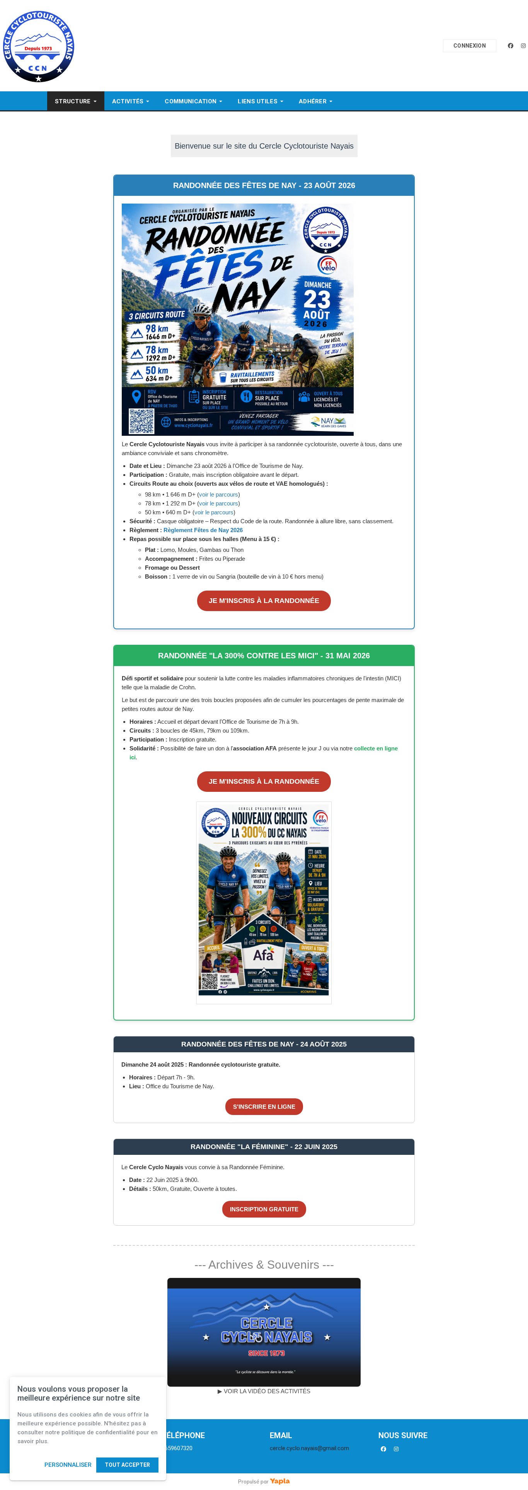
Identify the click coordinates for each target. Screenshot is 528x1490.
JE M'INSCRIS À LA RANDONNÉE (264, 601)
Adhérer (313, 101)
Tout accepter (127, 1465)
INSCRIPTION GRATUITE (264, 1209)
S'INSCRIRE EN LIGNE (264, 1106)
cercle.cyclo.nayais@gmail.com (309, 1448)
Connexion (469, 46)
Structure (73, 101)
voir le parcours (218, 494)
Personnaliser (68, 1464)
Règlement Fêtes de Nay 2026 (203, 530)
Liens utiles (258, 101)
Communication (190, 101)
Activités (128, 101)
